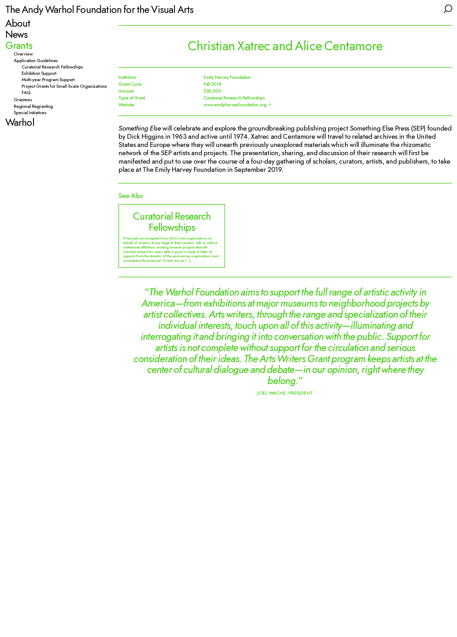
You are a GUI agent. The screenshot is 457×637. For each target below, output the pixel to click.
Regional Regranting (35, 106)
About (17, 23)
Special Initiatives (32, 113)
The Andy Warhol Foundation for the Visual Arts (99, 9)
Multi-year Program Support (50, 80)
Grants (18, 45)
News (16, 34)
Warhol (19, 122)
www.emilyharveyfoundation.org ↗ (237, 104)
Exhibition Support (41, 73)
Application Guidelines (38, 60)
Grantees (24, 100)
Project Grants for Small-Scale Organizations (66, 86)
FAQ (28, 93)
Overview (25, 54)
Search (447, 8)
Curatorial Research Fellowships (54, 67)
